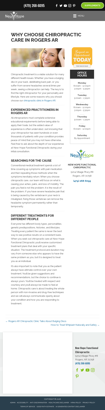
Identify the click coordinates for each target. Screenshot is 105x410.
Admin (12, 403)
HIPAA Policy (76, 403)
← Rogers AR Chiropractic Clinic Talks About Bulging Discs (35, 321)
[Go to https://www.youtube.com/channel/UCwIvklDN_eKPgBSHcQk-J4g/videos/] (65, 6)
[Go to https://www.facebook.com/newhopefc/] (56, 6)
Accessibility (22, 403)
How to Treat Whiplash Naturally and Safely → (75, 324)
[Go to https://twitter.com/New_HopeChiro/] (60, 6)
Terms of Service (27, 407)
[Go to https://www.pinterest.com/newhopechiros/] (74, 6)
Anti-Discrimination (38, 403)
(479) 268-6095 (34, 5)
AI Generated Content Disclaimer (70, 407)
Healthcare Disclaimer (59, 403)
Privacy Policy (89, 403)
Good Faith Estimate (45, 407)
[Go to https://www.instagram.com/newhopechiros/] (69, 6)
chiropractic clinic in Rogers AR (40, 100)
